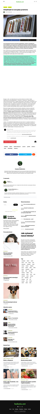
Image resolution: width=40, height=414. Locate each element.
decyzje (29, 262)
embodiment (29, 264)
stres (30, 279)
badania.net (27, 249)
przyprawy (16, 148)
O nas (13, 409)
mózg (31, 272)
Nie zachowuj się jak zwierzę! (10, 302)
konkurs (23, 269)
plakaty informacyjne (32, 136)
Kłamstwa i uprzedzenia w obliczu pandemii (13, 333)
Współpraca (21, 409)
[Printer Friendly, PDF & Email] (35, 141)
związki (27, 282)
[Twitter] (20, 407)
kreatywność (27, 269)
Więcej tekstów (6, 228)
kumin (5, 148)
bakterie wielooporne (17, 146)
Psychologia (5, 275)
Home (10, 409)
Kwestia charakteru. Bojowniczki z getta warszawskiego (12, 325)
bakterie (10, 146)
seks (27, 279)
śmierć (30, 282)
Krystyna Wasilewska (20, 169)
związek (23, 282)
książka (32, 269)
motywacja (23, 272)
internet (23, 267)
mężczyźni (23, 274)
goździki (28, 146)
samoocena (23, 279)
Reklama (25, 409)
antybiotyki (6, 146)
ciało (26, 262)
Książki (9, 316)
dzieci (33, 262)
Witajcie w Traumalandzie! (13, 318)
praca (22, 277)
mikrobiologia (10, 148)
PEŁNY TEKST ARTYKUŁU (10, 141)
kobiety (34, 267)
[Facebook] (18, 407)
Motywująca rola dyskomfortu (11, 340)
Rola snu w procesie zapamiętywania (7, 253)
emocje (33, 264)
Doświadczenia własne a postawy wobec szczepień (13, 311)
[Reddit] (22, 407)
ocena (34, 274)
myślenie (27, 272)
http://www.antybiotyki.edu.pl (27, 134)
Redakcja (16, 409)
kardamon (33, 146)
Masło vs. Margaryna (8, 360)
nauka (31, 274)
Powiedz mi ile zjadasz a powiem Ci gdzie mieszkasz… (28, 382)
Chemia (23, 262)
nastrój (27, 274)
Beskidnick (22, 215)
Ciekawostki (8, 358)
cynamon (23, 146)
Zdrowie (9, 7)
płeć (30, 277)
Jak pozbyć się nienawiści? (29, 229)
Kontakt (29, 409)
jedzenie (27, 267)
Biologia (5, 7)
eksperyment (23, 264)
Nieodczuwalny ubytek (26, 360)
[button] (3, 1)
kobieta (31, 267)
